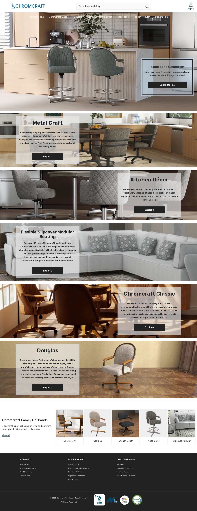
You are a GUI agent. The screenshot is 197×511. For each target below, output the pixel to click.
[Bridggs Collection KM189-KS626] (153, 424)
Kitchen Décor (126, 441)
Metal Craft (153, 441)
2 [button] (100, 106)
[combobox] (110, 6)
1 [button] (97, 106)
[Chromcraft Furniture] (98, 140)
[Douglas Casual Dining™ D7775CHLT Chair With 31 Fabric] (97, 424)
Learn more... (167, 84)
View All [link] (6, 435)
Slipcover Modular (182, 441)
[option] (98, 61)
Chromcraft (70, 441)
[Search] (114, 6)
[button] (23, 61)
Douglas (98, 441)
